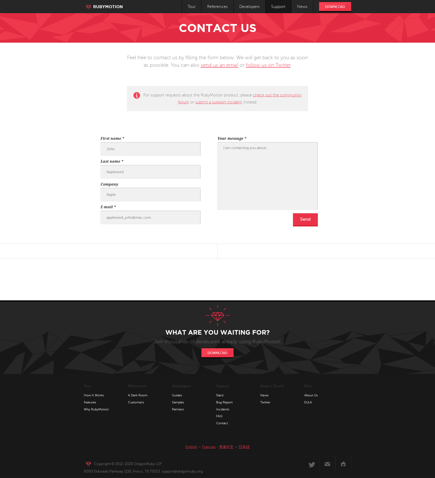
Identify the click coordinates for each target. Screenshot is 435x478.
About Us (311, 395)
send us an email (219, 65)
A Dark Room (137, 395)
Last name (112, 161)
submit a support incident (218, 102)
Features (90, 402)
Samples (178, 402)
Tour (192, 6)
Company (109, 184)
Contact (222, 423)
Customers (136, 402)
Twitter (265, 402)
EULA (308, 402)
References (217, 6)
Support (278, 6)
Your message (232, 138)
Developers (249, 6)
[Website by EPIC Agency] (343, 464)
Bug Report (224, 402)
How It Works (94, 395)
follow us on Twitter (268, 65)
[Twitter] (311, 464)
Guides (177, 395)
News (302, 6)
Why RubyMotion (96, 409)
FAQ (219, 416)
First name (112, 138)
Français (208, 447)
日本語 (244, 447)
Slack (220, 395)
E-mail (108, 207)
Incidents (222, 409)
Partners (178, 409)
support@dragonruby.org (182, 471)
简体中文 (226, 447)
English (191, 447)
